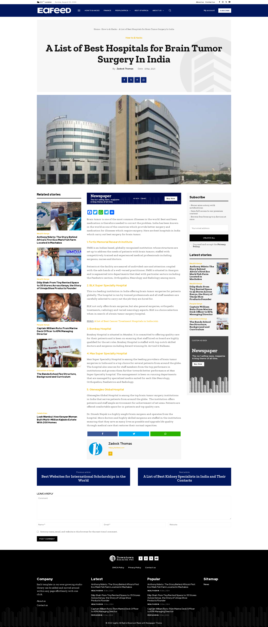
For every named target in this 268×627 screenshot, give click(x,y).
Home (97, 29)
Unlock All (209, 238)
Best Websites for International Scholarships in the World (83, 478)
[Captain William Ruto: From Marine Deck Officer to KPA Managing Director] (59, 307)
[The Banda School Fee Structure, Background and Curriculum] (59, 353)
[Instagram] (222, 2)
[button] (170, 10)
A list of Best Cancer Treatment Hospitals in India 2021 (126, 321)
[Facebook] (219, 2)
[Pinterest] (137, 80)
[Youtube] (229, 2)
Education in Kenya (45, 370)
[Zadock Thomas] (97, 449)
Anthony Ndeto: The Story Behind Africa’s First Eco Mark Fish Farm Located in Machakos (57, 239)
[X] (226, 2)
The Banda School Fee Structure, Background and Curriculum (56, 375)
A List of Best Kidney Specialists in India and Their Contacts (184, 478)
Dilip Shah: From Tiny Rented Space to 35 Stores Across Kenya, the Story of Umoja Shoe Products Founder (59, 285)
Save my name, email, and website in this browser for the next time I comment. (78, 531)
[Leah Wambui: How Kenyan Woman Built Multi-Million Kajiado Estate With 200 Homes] (59, 396)
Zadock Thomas (125, 68)
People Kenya (43, 325)
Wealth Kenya (43, 233)
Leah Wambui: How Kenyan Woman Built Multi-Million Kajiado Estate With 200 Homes (57, 419)
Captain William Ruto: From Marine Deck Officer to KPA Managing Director (57, 331)
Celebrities (42, 413)
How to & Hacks (109, 29)
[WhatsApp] (143, 80)
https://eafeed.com (116, 447)
